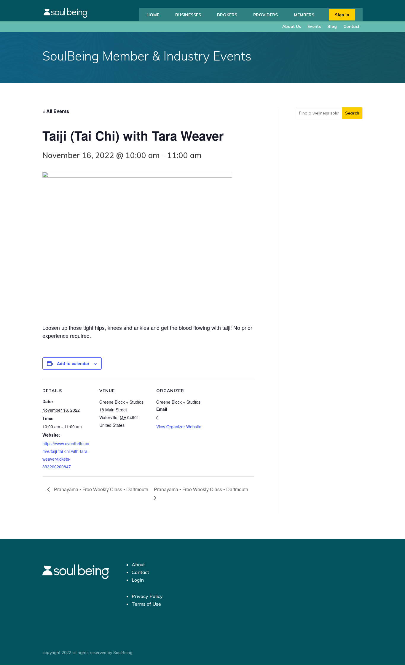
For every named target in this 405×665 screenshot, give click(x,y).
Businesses (188, 15)
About (138, 564)
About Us (291, 26)
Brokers (227, 15)
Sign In (342, 15)
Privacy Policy (147, 596)
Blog (332, 26)
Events (314, 26)
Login (138, 580)
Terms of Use (146, 604)
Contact (351, 26)
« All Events (55, 111)
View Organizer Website (178, 426)
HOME (152, 15)
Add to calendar (73, 363)
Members (304, 15)
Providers (265, 15)
